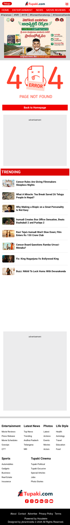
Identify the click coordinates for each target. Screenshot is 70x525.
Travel (59, 440)
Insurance (6, 481)
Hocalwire (42, 518)
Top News (28, 431)
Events (46, 440)
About (13, 513)
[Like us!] (27, 501)
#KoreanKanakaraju (40, 15)
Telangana (28, 444)
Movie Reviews (56, 10)
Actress (47, 436)
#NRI (16, 15)
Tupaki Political (38, 464)
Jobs (33, 477)
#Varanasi (6, 15)
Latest (46, 431)
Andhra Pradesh (31, 440)
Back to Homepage (35, 107)
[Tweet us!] (32, 501)
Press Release (8, 436)
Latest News (32, 426)
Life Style (62, 426)
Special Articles (38, 473)
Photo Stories (37, 481)
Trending (28, 436)
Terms (58, 513)
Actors (46, 449)
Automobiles (7, 464)
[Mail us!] (51, 501)
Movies (46, 444)
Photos (48, 426)
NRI (25, 449)
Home (5, 10)
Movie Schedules (9, 440)
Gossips (5, 444)
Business (6, 473)
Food (58, 449)
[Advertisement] (35, 144)
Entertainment (22, 10)
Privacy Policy (46, 513)
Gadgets (5, 468)
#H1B (24, 15)
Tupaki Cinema (41, 458)
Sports (6, 458)
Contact (22, 513)
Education (60, 444)
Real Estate (7, 477)
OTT (4, 449)
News (39, 10)
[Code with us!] (46, 501)
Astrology (60, 436)
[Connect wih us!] (41, 501)
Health (59, 431)
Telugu (7, 3)
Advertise (32, 513)
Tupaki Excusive (38, 468)
